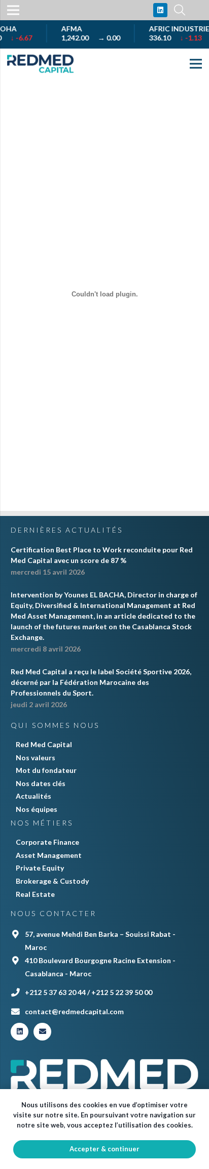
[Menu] (195, 63)
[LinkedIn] (160, 10)
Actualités (33, 796)
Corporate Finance (47, 842)
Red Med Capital (44, 744)
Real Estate (35, 894)
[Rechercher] (179, 10)
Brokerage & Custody (52, 881)
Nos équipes (36, 809)
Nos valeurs (35, 757)
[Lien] (40, 64)
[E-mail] (42, 1032)
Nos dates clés (40, 783)
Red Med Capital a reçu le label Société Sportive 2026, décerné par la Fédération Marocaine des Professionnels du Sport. (101, 682)
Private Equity (40, 867)
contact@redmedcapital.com (74, 1011)
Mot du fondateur (46, 770)
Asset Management (49, 855)
